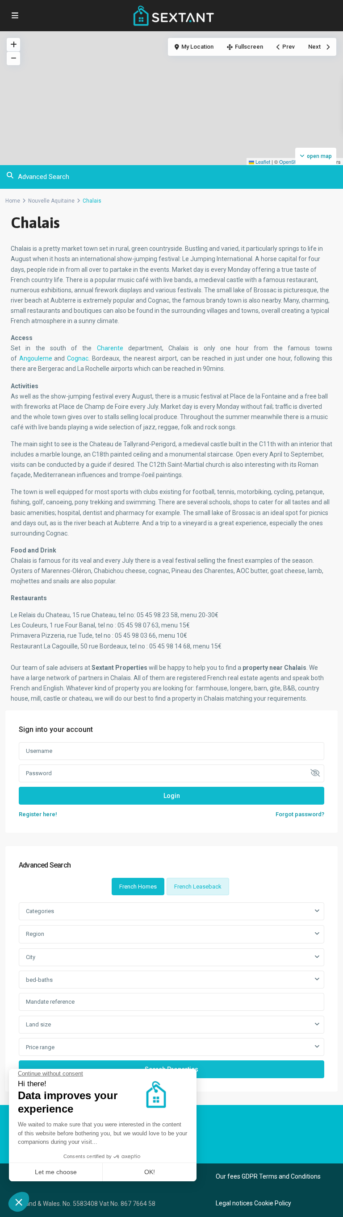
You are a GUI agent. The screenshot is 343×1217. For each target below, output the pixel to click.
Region (35, 933)
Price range (40, 1047)
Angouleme (36, 358)
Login (171, 795)
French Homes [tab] (138, 886)
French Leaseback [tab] (198, 886)
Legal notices (234, 1203)
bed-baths (39, 979)
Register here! (38, 814)
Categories (40, 911)
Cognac (77, 358)
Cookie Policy (272, 1203)
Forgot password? (300, 814)
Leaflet (262, 161)
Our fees (228, 1176)
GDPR (250, 1176)
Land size (38, 1024)
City (30, 957)
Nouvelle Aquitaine (51, 201)
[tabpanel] (171, 990)
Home (12, 201)
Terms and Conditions (290, 1176)
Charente (112, 348)
